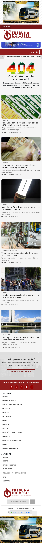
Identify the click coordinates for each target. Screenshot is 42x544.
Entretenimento (9, 400)
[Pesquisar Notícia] (32, 501)
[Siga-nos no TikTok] (32, 387)
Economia (7, 416)
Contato (6, 481)
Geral (5, 444)
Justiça (6, 424)
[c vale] (21, 45)
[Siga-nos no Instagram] (16, 387)
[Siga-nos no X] (21, 387)
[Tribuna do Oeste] (21, 35)
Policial (6, 412)
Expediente (7, 469)
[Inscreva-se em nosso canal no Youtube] (26, 387)
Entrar (7, 27)
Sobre (5, 461)
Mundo (6, 396)
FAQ (4, 477)
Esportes (6, 436)
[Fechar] (34, 513)
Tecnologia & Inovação (12, 404)
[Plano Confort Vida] (21, 529)
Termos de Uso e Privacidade (14, 473)
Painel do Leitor (9, 465)
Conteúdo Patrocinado (12, 432)
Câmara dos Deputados (12, 440)
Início (5, 457)
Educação (7, 408)
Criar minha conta (20, 372)
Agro (5, 420)
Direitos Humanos (10, 448)
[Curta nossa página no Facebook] (11, 387)
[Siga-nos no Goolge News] (21, 512)
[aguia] (21, 12)
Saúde (5, 428)
